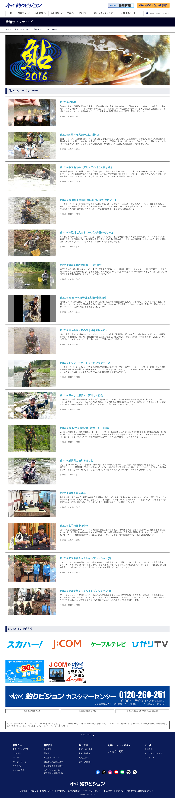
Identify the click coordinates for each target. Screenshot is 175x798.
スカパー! (17, 753)
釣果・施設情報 (85, 749)
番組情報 (48, 745)
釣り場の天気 (85, 753)
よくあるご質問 (115, 751)
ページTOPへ (86, 735)
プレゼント (149, 757)
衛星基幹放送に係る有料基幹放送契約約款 (142, 711)
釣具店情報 (84, 757)
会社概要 (23, 791)
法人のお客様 (18, 770)
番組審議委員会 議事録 (87, 711)
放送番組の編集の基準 (32, 711)
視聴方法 (17, 745)
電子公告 (34, 791)
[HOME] (11, 13)
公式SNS (148, 749)
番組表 (47, 753)
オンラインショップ (153, 753)
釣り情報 (83, 745)
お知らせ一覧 (47, 791)
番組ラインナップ (22, 29)
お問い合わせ (74, 791)
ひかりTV (17, 766)
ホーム (8, 29)
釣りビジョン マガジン (119, 745)
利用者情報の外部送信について (140, 791)
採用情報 (61, 791)
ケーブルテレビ (19, 762)
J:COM (16, 757)
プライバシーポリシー (92, 791)
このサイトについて (114, 791)
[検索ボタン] (147, 13)
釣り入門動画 (85, 762)
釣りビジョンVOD (21, 749)
